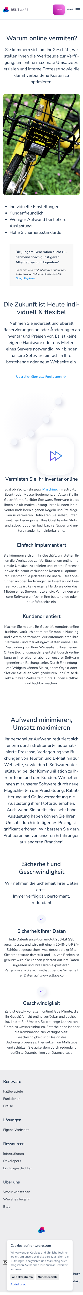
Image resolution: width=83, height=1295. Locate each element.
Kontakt (74, 1281)
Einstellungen (18, 1284)
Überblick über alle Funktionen (39, 376)
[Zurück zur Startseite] (16, 9)
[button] (73, 9)
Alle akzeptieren (22, 1277)
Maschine (49, 489)
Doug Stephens (25, 278)
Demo (59, 9)
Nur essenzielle (47, 1277)
